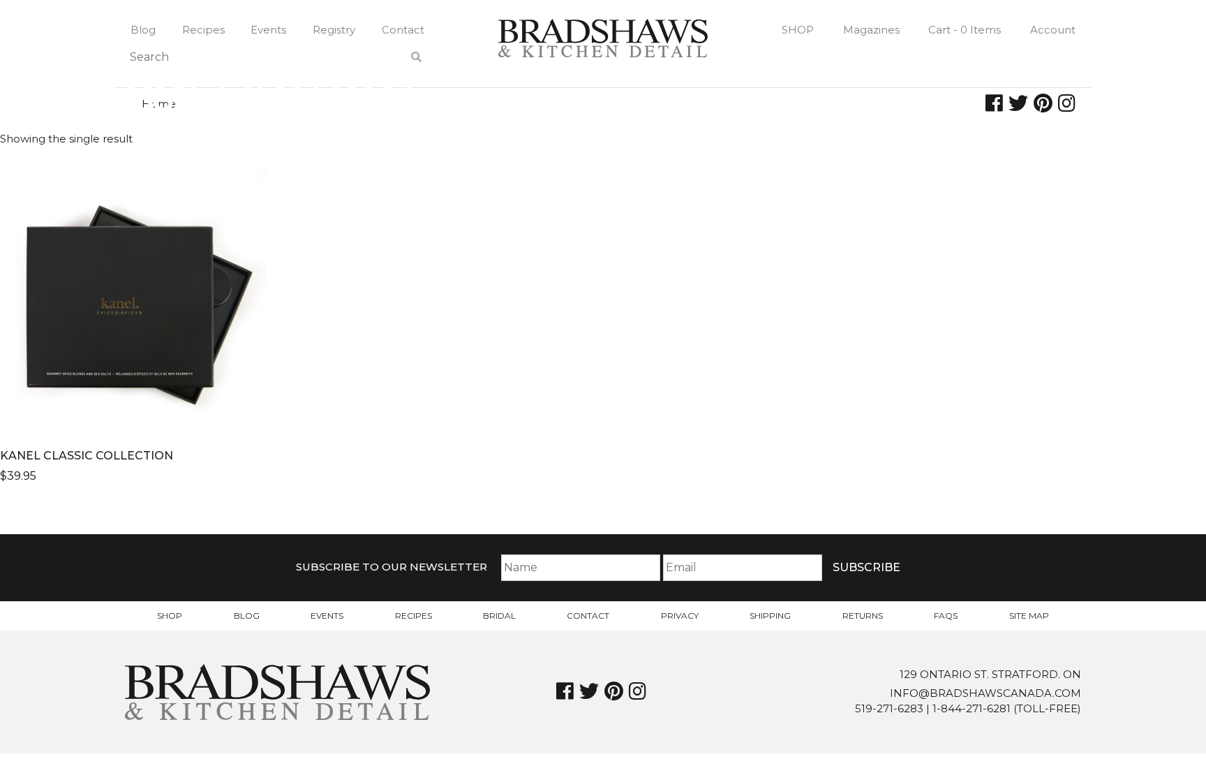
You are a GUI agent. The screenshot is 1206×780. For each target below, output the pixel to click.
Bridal (499, 615)
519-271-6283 (889, 708)
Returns (862, 615)
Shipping (770, 615)
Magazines (871, 29)
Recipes (203, 29)
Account (1052, 29)
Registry (334, 29)
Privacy (680, 615)
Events (268, 29)
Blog (143, 29)
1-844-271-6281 (971, 708)
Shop (798, 29)
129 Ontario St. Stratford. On (990, 674)
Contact (403, 29)
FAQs (946, 615)
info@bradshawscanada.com (985, 693)
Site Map (1029, 615)
